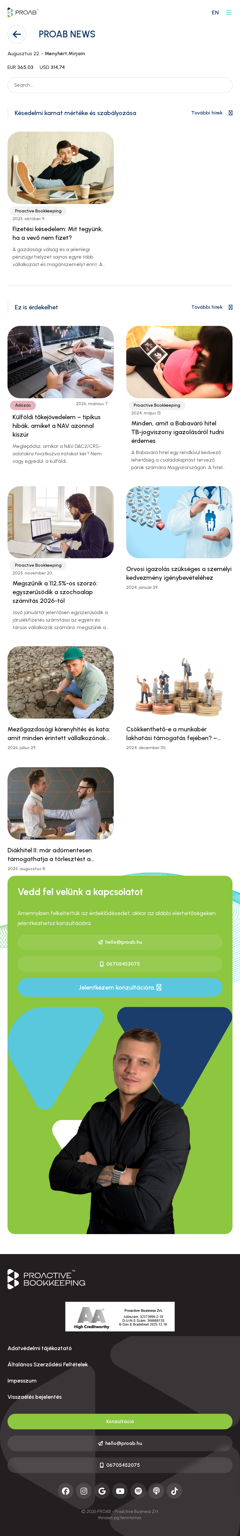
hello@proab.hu (123, 942)
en (215, 12)
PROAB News (67, 34)
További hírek (206, 113)
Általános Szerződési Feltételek (48, 1364)
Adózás (23, 405)
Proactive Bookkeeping (38, 211)
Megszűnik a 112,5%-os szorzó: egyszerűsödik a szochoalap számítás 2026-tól (55, 591)
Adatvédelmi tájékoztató (40, 1348)
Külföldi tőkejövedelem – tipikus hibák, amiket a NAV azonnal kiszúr (56, 425)
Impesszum (22, 1380)
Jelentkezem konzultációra (116, 987)
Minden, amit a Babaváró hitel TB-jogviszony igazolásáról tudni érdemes (177, 431)
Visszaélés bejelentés (35, 1396)
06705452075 (123, 964)
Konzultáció (120, 1421)
